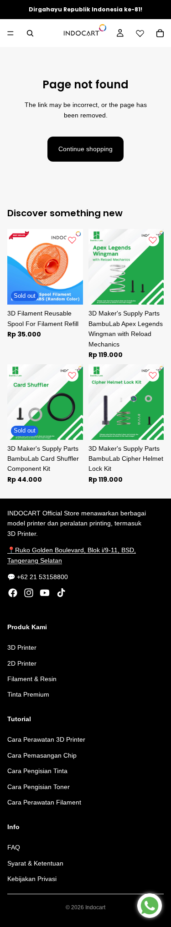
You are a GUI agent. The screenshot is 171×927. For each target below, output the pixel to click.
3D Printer (21, 647)
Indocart (95, 907)
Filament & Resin (32, 679)
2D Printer (21, 663)
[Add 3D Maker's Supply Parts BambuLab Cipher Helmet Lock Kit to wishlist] (152, 375)
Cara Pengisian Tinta (37, 770)
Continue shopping (85, 149)
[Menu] (10, 33)
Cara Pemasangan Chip (42, 755)
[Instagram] (28, 593)
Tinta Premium (28, 694)
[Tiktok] (61, 593)
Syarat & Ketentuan (35, 863)
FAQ (13, 847)
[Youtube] (44, 593)
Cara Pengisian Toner (38, 786)
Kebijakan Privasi (32, 878)
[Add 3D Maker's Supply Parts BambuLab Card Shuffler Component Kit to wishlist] (72, 375)
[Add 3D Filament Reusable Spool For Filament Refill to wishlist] (72, 240)
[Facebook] (12, 593)
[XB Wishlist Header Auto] (140, 33)
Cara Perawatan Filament (44, 802)
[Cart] (160, 33)
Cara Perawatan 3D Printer (46, 740)
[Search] (30, 33)
